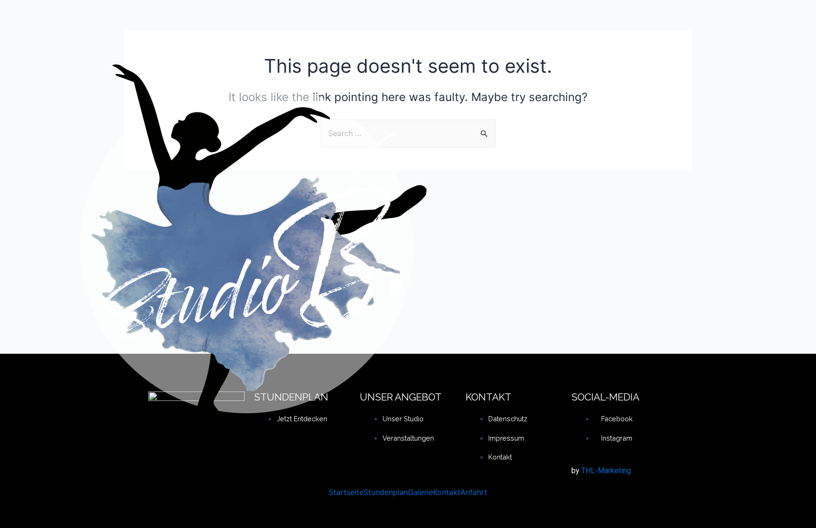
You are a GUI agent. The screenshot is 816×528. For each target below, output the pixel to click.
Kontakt (446, 492)
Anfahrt (473, 492)
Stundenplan (386, 492)
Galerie (420, 492)
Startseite (346, 492)
